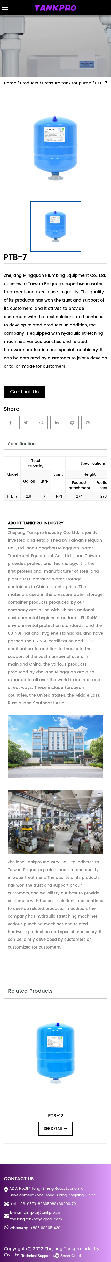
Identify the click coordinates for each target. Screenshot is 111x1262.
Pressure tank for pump (66, 83)
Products (29, 83)
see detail (53, 1129)
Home (10, 83)
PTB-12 (55, 1115)
